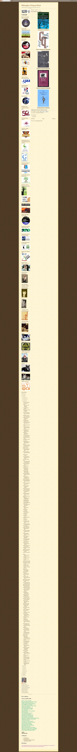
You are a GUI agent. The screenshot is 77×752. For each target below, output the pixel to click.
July (24, 665)
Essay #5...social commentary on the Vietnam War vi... (26, 477)
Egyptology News (26, 738)
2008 (23, 675)
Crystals (24, 443)
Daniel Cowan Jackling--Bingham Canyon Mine (26, 528)
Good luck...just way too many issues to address (26, 588)
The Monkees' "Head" (26, 459)
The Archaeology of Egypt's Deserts (29, 739)
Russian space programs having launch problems (26, 418)
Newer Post (33, 118)
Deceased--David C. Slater (26, 549)
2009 (23, 674)
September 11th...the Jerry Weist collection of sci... (26, 423)
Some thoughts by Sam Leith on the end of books (26, 521)
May (24, 667)
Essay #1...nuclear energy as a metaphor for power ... (26, 491)
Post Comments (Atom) (38, 120)
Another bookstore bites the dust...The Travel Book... (26, 427)
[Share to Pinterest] (47, 111)
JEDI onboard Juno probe (26, 584)
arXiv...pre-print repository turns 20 (26, 541)
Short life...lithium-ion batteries (26, 581)
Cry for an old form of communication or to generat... (26, 457)
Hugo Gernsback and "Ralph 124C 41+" (26, 500)
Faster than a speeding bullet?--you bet (26, 565)
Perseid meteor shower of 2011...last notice (26, 546)
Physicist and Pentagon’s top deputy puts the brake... (26, 630)
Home (43, 118)
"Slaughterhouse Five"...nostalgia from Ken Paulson (26, 504)
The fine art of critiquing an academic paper (26, 539)
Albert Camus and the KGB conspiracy (26, 595)
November (24, 398)
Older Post (53, 118)
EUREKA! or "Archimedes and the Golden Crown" (26, 498)
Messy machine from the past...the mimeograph (26, 583)
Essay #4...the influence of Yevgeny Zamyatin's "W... (26, 481)
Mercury (24, 683)
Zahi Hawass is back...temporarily (26, 628)
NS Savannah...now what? (26, 561)
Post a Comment (34, 116)
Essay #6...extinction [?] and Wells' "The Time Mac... (26, 474)
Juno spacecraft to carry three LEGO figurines (26, 624)
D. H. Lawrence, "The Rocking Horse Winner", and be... (26, 430)
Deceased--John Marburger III (25, 619)
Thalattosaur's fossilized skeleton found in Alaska (26, 663)
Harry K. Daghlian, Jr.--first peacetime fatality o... (26, 452)
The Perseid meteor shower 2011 (25, 643)
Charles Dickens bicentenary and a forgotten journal (26, 592)
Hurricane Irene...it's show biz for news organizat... (26, 410)
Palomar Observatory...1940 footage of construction (26, 405)
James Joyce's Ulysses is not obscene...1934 (26, 597)
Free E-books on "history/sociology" (26, 512)
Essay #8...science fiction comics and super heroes (26, 464)
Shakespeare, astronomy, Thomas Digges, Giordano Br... (26, 648)
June (24, 666)
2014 (23, 393)
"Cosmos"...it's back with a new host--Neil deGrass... (26, 590)
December (24, 397)
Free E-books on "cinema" (25, 519)
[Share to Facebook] (46, 111)
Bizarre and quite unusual (26, 579)
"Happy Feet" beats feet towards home (26, 402)
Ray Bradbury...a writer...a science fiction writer (26, 445)
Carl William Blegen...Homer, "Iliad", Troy (25, 433)
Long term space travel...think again (26, 526)
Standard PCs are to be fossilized (26, 551)
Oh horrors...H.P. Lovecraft (25, 455)
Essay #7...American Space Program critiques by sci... (26, 468)
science (34, 112)
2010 (23, 673)
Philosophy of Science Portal (31, 5)
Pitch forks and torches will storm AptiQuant (26, 657)
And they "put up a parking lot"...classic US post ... (26, 645)
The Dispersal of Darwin (27, 740)
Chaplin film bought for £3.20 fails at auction (26, 632)
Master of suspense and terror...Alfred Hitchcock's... (26, 536)
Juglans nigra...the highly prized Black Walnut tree (26, 531)
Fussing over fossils (25, 447)
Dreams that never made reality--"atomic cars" (26, 489)
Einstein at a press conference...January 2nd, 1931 (26, 543)
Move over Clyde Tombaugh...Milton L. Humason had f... (26, 442)
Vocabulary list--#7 (25, 446)
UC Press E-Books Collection (39, 112)
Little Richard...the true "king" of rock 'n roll (26, 416)
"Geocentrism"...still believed (25, 408)
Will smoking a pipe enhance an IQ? (25, 420)
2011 (23, 396)
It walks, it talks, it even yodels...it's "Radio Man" (26, 449)
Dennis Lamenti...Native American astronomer (26, 586)
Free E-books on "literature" (25, 513)
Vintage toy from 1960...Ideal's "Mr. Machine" (26, 601)
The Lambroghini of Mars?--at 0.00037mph (26, 502)
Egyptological (26, 737)
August (24, 401)
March (24, 669)
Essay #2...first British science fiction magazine (26, 486)
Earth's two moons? (25, 633)
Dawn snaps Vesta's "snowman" (25, 651)
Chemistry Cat (25, 568)
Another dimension (25, 571)
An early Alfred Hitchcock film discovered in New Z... (26, 637)
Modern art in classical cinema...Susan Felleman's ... (26, 605)
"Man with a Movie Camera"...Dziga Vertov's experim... (26, 471)
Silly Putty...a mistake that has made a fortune (26, 599)
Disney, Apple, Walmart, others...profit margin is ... (26, 413)
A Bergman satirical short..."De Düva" (26, 570)
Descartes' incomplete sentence (26, 655)
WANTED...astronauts (26, 603)
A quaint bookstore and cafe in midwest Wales (26, 524)
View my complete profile (25, 692)
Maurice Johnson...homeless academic (26, 555)
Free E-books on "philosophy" (25, 510)
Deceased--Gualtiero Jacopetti (25, 466)
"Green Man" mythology (26, 609)
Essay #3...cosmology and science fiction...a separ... (26, 483)
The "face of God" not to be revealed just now (26, 435)
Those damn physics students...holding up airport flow (26, 615)
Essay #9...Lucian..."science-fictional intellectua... (26, 461)
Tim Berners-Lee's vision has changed (26, 612)
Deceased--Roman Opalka (26, 560)
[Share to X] (45, 111)
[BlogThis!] (43, 111)
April (24, 668)
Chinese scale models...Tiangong (26, 573)
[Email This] (42, 111)
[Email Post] (40, 111)
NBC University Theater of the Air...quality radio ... (26, 494)
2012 (23, 395)
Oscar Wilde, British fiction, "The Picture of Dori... (26, 653)
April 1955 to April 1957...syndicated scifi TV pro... (26, 577)
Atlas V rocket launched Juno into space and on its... (26, 621)
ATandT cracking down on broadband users (26, 641)
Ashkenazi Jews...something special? (25, 507)
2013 (23, 394)
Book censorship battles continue (26, 607)
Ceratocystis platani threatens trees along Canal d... (26, 534)
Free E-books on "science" (25, 515)
